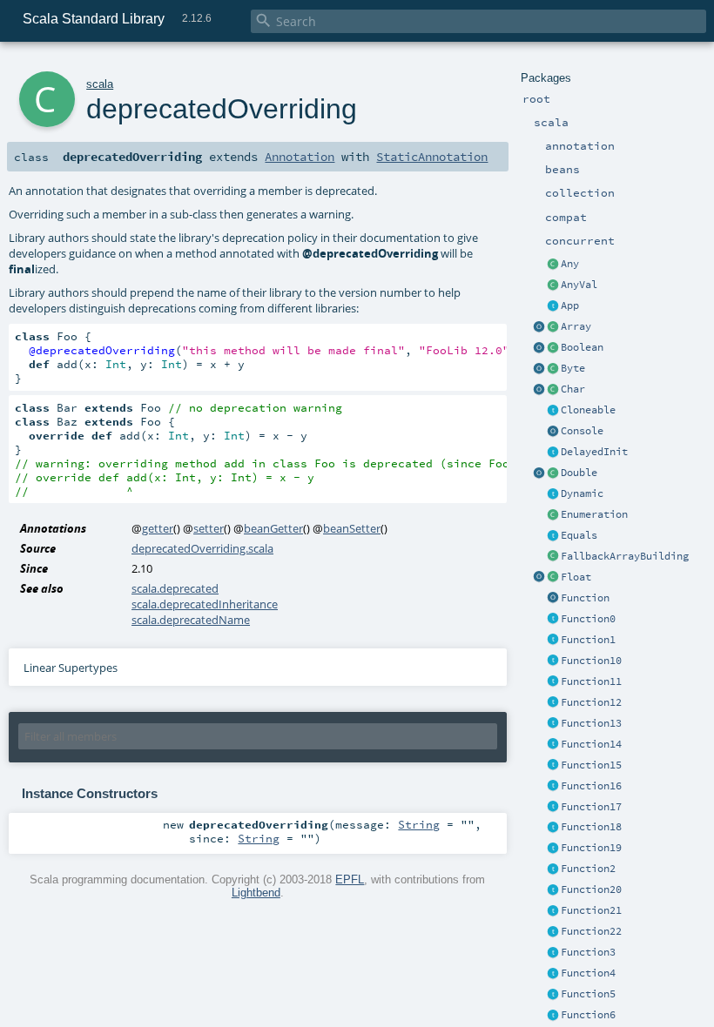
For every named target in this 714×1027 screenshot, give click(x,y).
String (419, 824)
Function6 (588, 1015)
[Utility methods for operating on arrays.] (539, 327)
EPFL (349, 879)
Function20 (591, 889)
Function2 (588, 869)
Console (582, 431)
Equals (579, 535)
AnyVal (579, 285)
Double (579, 473)
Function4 (588, 973)
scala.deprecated (175, 588)
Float (576, 577)
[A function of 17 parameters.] (553, 808)
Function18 (591, 827)
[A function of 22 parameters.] (553, 932)
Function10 (591, 660)
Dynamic (582, 493)
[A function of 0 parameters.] (553, 620)
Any (570, 264)
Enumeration (594, 514)
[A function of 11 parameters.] (553, 682)
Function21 (591, 910)
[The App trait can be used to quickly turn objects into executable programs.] (553, 306)
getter (157, 528)
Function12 (591, 702)
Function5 (588, 994)
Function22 (591, 931)
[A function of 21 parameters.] (553, 911)
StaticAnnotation (432, 156)
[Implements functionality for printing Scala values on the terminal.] (553, 432)
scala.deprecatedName (190, 620)
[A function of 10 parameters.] (553, 661)
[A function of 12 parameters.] (553, 703)
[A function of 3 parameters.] (553, 953)
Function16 (591, 786)
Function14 (591, 744)
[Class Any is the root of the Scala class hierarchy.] (553, 265)
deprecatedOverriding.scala (202, 548)
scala (99, 84)
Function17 (591, 807)
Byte (573, 368)
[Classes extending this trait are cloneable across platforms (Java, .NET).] (553, 411)
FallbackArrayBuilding (625, 556)
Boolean (582, 347)
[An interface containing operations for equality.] (553, 536)
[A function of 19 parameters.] (553, 849)
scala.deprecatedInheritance (204, 604)
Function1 (588, 640)
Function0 (588, 619)
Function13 (591, 723)
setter (208, 528)
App (570, 305)
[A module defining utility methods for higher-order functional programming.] (553, 599)
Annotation (299, 156)
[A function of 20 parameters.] (553, 890)
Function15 (591, 765)
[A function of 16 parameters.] (553, 787)
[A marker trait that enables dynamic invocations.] (553, 494)
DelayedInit (594, 452)
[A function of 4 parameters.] (553, 974)
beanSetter (352, 528)
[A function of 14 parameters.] (553, 745)
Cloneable (588, 410)
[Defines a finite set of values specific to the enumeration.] (553, 515)
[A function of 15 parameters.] (553, 766)
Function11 (591, 681)
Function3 (588, 952)
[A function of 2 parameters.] (553, 869)
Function (585, 598)
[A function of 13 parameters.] (553, 724)
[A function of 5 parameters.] (553, 995)
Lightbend (256, 892)
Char (573, 389)
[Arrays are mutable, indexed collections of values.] (553, 327)
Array (576, 326)
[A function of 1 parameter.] (553, 641)
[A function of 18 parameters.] (553, 828)
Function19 (591, 848)
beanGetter (273, 528)
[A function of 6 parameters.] (553, 1016)
